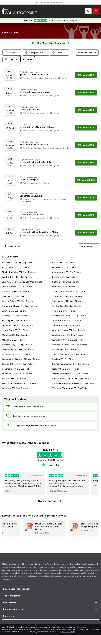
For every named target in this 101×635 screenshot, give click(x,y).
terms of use (41, 627)
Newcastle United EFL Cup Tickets (69, 339)
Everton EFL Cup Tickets (14, 310)
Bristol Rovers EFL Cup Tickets (17, 286)
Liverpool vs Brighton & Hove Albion (39, 232)
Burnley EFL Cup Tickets (63, 286)
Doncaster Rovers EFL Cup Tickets (19, 306)
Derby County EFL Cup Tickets (67, 301)
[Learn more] (68, 43)
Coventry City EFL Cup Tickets (67, 296)
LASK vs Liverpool (29, 179)
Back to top (14, 246)
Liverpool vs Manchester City (35, 162)
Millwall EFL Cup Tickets (14, 339)
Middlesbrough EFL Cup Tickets (67, 335)
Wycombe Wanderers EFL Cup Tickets (71, 388)
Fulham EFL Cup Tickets (63, 310)
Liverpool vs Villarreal (31, 214)
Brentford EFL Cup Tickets (65, 277)
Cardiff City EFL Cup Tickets (16, 291)
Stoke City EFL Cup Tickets (65, 368)
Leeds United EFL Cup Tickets (66, 320)
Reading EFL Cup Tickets (64, 359)
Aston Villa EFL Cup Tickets (15, 267)
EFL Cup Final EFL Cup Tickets (66, 306)
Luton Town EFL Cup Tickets (16, 330)
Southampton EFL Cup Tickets (17, 368)
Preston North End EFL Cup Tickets (69, 354)
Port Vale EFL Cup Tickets (64, 349)
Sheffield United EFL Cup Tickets (18, 364)
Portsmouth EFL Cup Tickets (16, 354)
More (29, 59)
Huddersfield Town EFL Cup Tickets (69, 315)
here (92, 570)
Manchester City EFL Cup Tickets (68, 330)
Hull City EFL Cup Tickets (14, 320)
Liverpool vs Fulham (30, 109)
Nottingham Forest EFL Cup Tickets (69, 344)
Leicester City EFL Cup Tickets (17, 325)
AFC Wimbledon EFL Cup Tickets (18, 262)
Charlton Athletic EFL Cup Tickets (68, 291)
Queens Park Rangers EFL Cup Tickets (21, 359)
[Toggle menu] (96, 11)
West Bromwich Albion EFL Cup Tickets (71, 378)
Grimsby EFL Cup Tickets (14, 315)
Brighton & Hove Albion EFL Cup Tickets (22, 281)
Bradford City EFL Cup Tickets (17, 277)
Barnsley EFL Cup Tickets (64, 267)
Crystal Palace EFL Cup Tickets (17, 301)
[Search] (88, 11)
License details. (68, 632)
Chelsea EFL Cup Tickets (14, 296)
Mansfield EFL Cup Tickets (15, 335)
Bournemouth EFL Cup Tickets (67, 272)
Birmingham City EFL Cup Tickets (18, 272)
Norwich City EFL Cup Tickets (17, 344)
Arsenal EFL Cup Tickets (63, 262)
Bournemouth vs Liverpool (34, 144)
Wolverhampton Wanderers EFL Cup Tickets (74, 383)
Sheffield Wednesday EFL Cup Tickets (70, 364)
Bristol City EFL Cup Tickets (65, 281)
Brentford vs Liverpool (32, 196)
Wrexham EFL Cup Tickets (15, 388)
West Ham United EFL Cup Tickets (19, 383)
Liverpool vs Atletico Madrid (35, 92)
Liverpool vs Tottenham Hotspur (37, 127)
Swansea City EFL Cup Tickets (17, 373)
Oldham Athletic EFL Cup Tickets (18, 349)
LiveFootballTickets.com (54, 564)
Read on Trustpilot (48, 501)
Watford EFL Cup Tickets (14, 378)
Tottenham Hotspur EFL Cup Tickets (70, 373)
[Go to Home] (19, 11)
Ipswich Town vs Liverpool (34, 74)
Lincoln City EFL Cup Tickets (66, 325)
